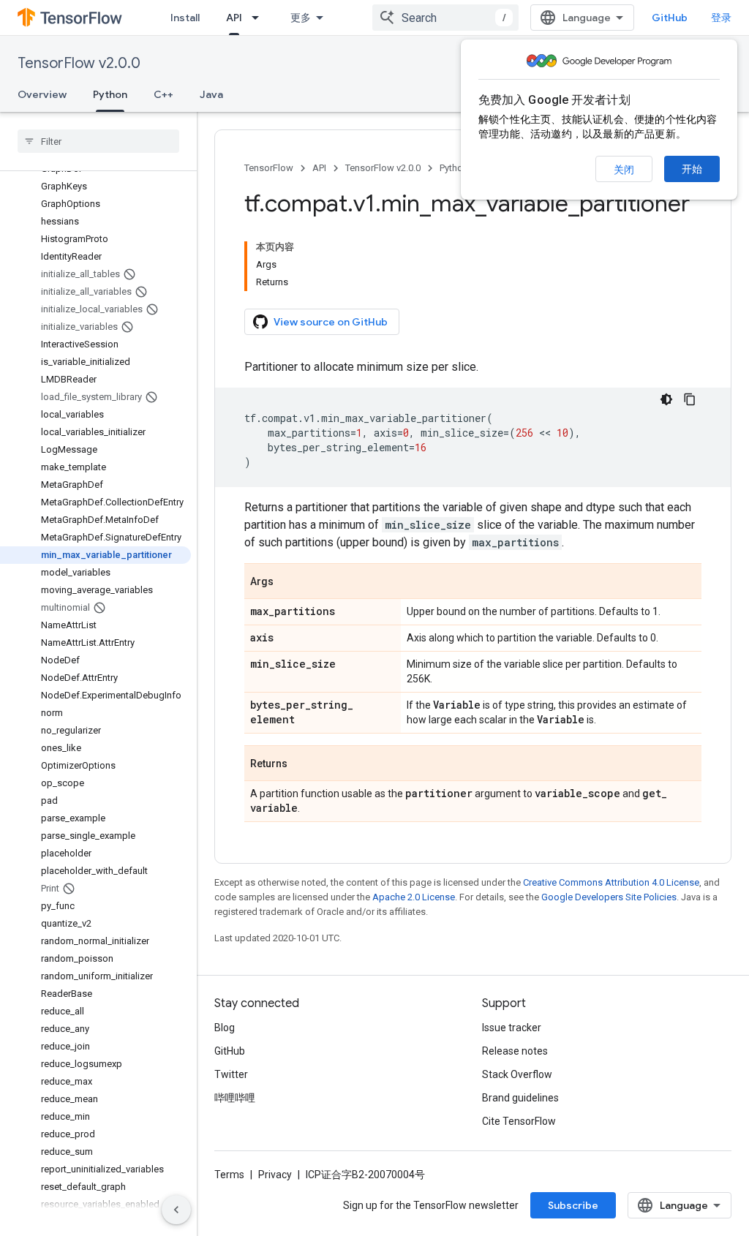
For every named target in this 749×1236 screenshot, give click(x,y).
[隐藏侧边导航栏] (176, 1209)
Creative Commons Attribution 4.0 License (611, 882)
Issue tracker (511, 1027)
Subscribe (573, 1205)
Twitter (231, 1074)
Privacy (275, 1174)
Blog (224, 1027)
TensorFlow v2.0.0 (79, 63)
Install (185, 17)
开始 (692, 169)
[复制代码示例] (689, 399)
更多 (300, 17)
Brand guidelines (520, 1098)
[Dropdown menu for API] (259, 17)
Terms (229, 1174)
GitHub (670, 17)
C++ (163, 94)
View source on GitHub (331, 321)
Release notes (515, 1051)
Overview (42, 94)
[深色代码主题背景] (666, 399)
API (234, 17)
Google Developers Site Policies (609, 897)
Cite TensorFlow (519, 1121)
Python (110, 94)
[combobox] (445, 17)
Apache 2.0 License (413, 897)
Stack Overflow (517, 1074)
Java (211, 94)
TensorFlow (268, 167)
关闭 (624, 169)
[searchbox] (98, 141)
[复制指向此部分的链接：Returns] (302, 764)
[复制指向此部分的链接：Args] (288, 582)
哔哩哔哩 (234, 1098)
